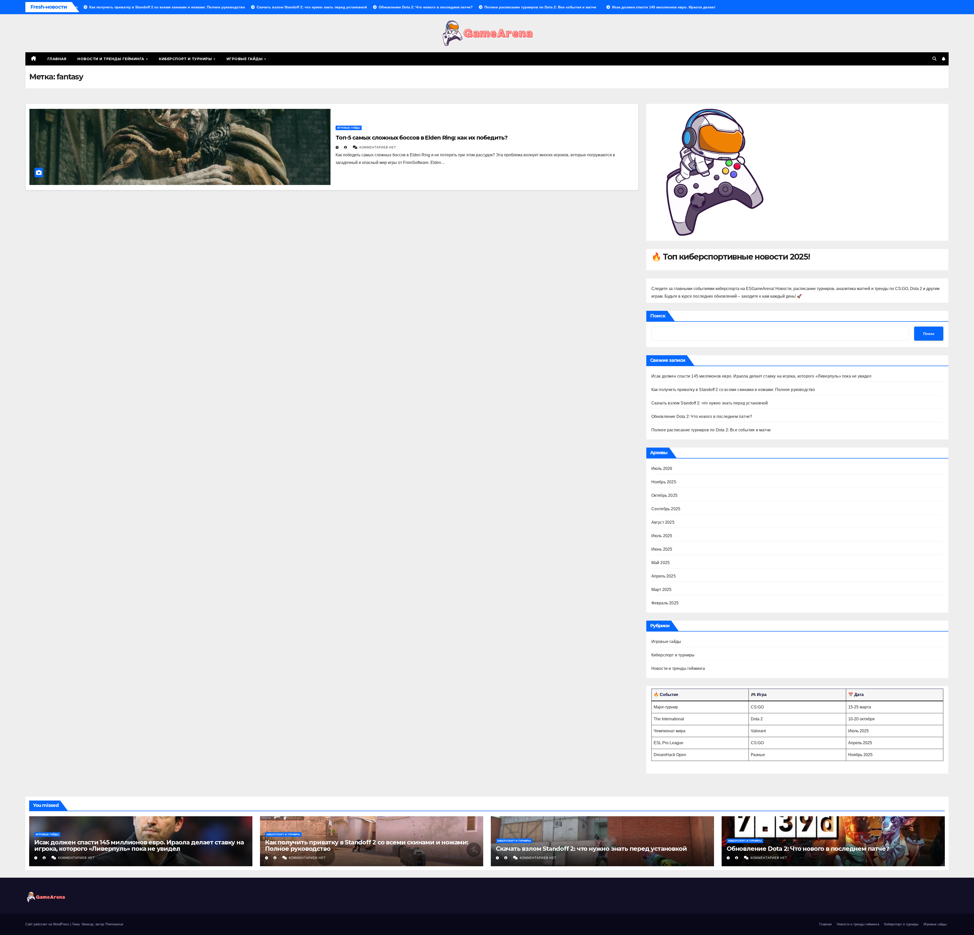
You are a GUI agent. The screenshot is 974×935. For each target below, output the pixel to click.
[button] (934, 59)
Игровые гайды (245, 59)
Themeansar (114, 924)
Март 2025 (661, 589)
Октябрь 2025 (664, 495)
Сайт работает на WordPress (47, 924)
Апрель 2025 (663, 576)
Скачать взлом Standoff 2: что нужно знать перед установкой (709, 403)
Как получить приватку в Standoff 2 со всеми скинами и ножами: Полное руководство (733, 389)
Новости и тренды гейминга (111, 59)
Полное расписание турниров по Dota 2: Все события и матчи (711, 430)
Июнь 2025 (661, 549)
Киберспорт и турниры (186, 59)
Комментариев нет (377, 147)
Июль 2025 (661, 536)
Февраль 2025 (665, 603)
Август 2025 (662, 522)
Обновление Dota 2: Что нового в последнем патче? (701, 416)
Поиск (658, 316)
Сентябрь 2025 (666, 509)
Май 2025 (660, 562)
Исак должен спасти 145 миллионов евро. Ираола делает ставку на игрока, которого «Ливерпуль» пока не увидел (761, 376)
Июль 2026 (661, 468)
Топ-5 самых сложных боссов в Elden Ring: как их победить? (421, 137)
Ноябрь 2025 (663, 482)
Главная (56, 59)
